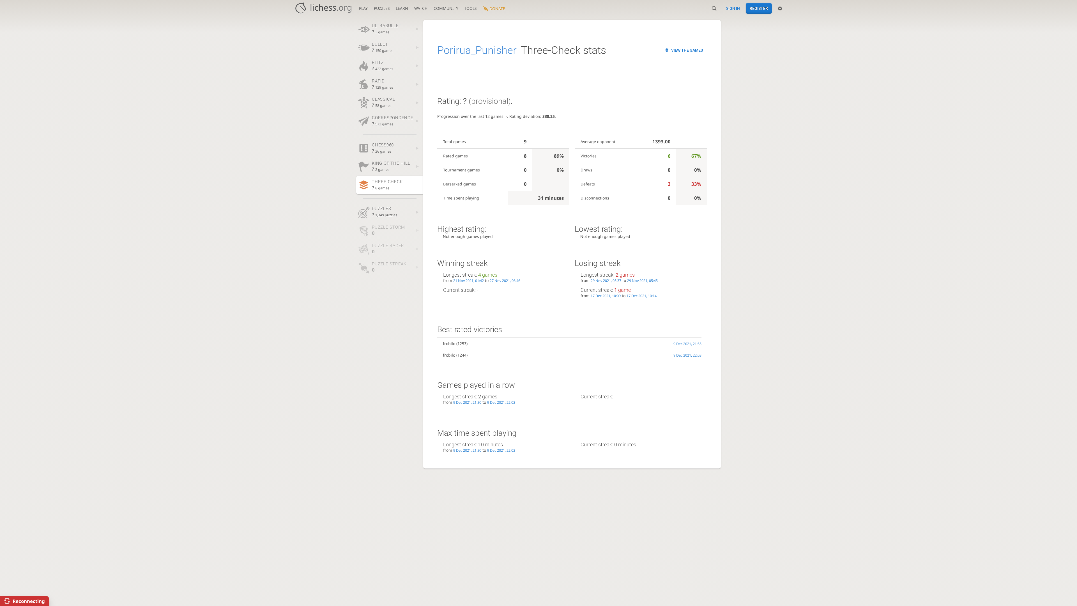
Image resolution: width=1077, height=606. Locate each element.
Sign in (733, 8)
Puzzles (382, 8)
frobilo (449, 343)
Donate (497, 8)
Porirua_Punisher (477, 50)
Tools (470, 8)
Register (759, 8)
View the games (687, 50)
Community (446, 8)
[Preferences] (780, 8)
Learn (402, 8)
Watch (420, 8)
